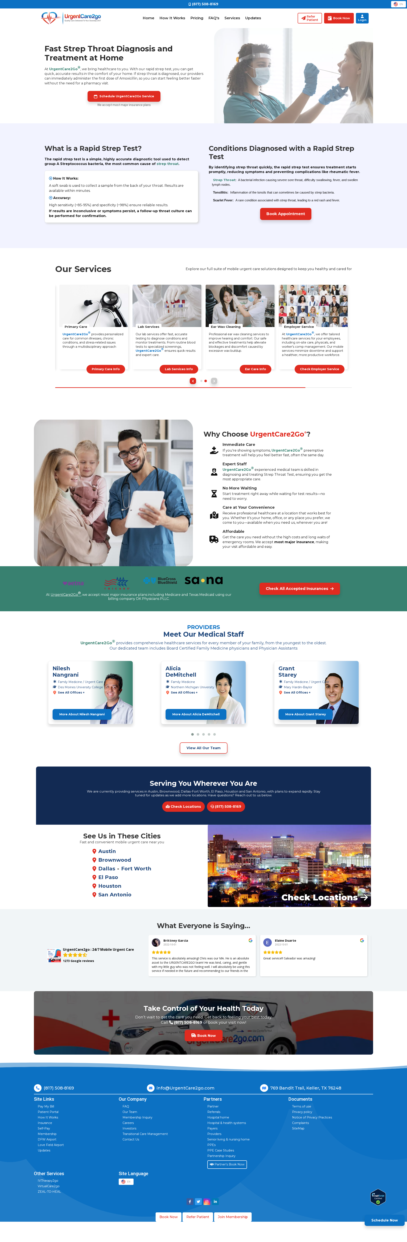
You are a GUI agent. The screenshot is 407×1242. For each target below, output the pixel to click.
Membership (47, 1134)
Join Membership (233, 1217)
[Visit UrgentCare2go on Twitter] (198, 1201)
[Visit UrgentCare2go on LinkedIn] (215, 1201)
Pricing (196, 18)
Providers (214, 1134)
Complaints (300, 1123)
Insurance (45, 1123)
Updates (253, 18)
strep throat (167, 164)
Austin (107, 851)
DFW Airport (47, 1139)
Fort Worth (136, 869)
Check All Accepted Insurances (297, 588)
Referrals (213, 1112)
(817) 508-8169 (227, 807)
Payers (212, 1128)
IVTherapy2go (48, 1181)
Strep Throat (224, 180)
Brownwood (114, 860)
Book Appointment (285, 214)
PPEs (211, 1145)
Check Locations (185, 807)
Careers (128, 1123)
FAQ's (213, 18)
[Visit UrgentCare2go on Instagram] (207, 1201)
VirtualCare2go (49, 1186)
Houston (109, 886)
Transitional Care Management (145, 1134)
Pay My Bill (46, 1106)
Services (232, 18)
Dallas (106, 869)
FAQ (126, 1106)
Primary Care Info (179, 369)
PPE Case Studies (220, 1150)
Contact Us (131, 1139)
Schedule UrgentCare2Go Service (126, 96)
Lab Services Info (252, 369)
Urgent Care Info (106, 369)
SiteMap (298, 1128)
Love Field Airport (51, 1145)
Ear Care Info (328, 369)
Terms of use (301, 1106)
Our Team (130, 1112)
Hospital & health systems (226, 1123)
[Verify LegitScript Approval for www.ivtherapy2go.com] (378, 1197)
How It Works (172, 18)
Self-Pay (44, 1128)
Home (148, 18)
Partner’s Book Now (229, 1164)
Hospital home (218, 1117)
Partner (213, 1106)
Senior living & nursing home (228, 1139)
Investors (129, 1128)
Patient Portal (48, 1112)
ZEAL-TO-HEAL (49, 1192)
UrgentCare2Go (64, 68)
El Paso (108, 877)
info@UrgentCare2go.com (186, 1088)
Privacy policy (302, 1112)
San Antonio (114, 895)
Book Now (168, 1217)
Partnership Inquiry (221, 1156)
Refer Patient (197, 1217)
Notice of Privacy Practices (312, 1117)
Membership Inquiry (137, 1117)
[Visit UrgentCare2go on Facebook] (190, 1201)
